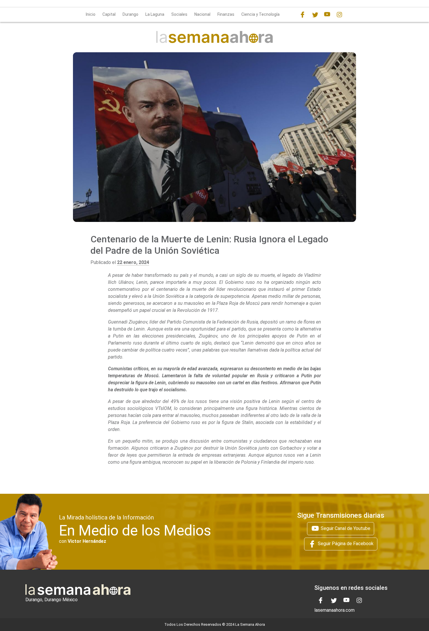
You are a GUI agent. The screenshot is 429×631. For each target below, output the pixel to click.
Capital (109, 14)
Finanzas (225, 14)
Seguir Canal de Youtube (345, 528)
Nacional (202, 14)
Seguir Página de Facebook (345, 543)
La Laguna (154, 14)
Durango (130, 14)
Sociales (179, 14)
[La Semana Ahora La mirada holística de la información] (214, 36)
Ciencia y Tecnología (260, 14)
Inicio (90, 14)
